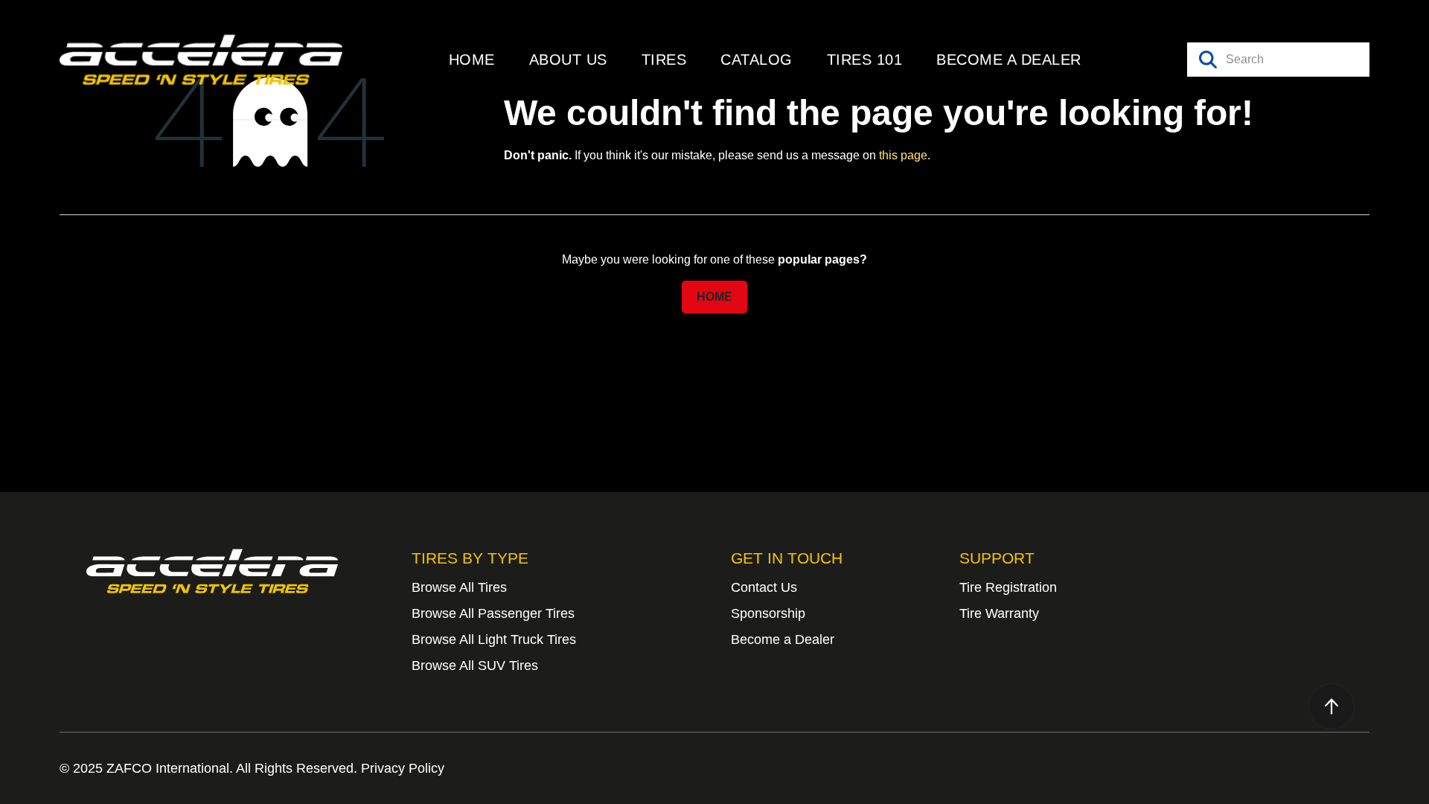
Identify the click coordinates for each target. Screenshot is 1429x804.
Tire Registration (1008, 587)
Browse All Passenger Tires (493, 613)
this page (903, 155)
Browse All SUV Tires (475, 665)
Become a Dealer (782, 639)
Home (714, 296)
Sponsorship (768, 613)
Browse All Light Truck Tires (494, 639)
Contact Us (764, 587)
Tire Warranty (999, 613)
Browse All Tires (459, 587)
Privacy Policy (402, 768)
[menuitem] (472, 59)
